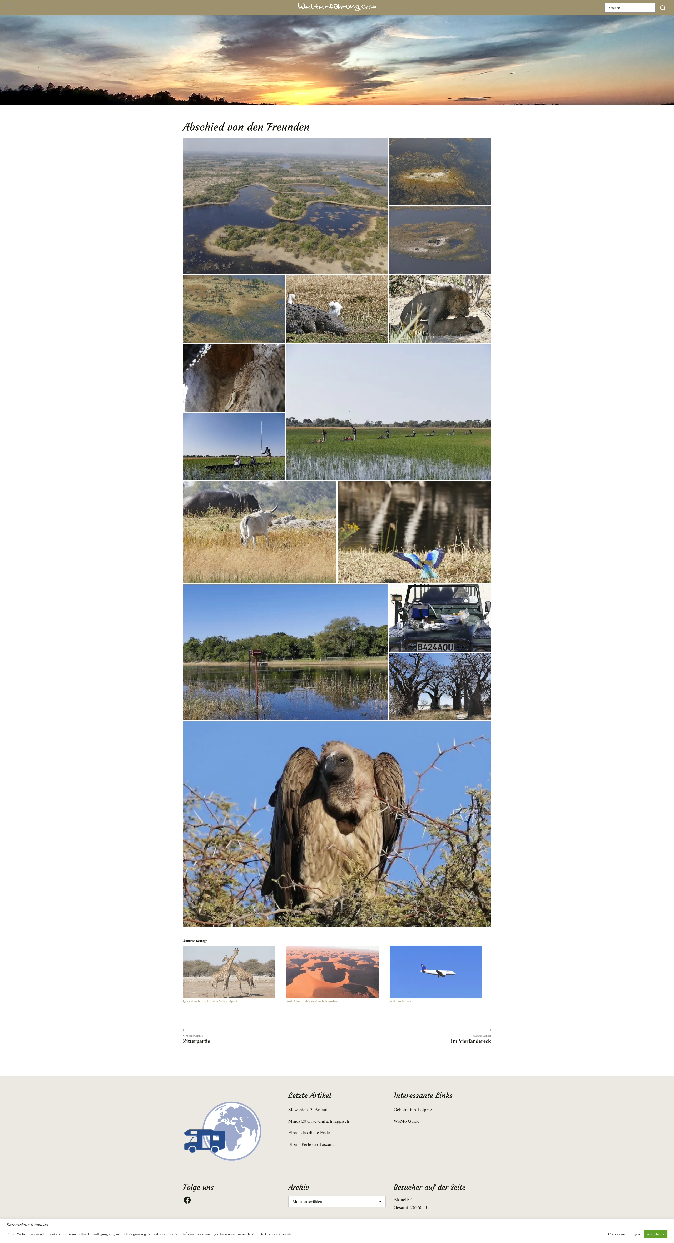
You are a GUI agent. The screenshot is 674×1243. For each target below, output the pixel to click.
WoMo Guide (406, 1121)
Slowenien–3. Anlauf (308, 1109)
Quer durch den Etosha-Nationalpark (210, 1000)
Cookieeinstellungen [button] (624, 1234)
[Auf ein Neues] (439, 972)
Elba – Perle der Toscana (311, 1144)
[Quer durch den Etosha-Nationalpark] (232, 972)
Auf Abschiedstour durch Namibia (312, 1000)
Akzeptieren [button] (655, 1233)
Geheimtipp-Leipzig (413, 1109)
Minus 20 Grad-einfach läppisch (318, 1121)
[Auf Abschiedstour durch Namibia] (335, 972)
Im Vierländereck (471, 1040)
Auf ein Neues (400, 1000)
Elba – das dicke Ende (309, 1132)
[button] (285, 206)
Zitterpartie (196, 1040)
